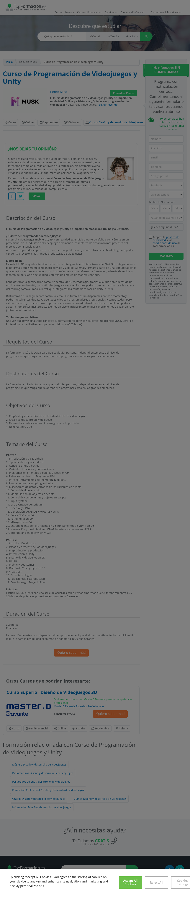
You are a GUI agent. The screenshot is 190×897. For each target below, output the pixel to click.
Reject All (156, 882)
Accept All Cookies (130, 882)
